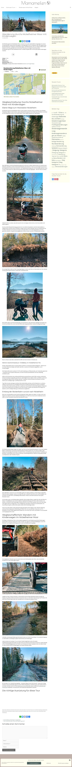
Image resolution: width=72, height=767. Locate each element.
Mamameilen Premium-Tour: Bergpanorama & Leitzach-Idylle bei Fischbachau (59, 87)
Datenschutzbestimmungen (35, 711)
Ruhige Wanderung (58, 141)
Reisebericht (61, 139)
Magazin (36, 7)
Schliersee (54, 146)
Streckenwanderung (55, 154)
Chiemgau (62, 118)
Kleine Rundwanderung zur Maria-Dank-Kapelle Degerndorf (14, 721)
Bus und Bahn (56, 119)
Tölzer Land (59, 156)
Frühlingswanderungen (59, 125)
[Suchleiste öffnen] (70, 7)
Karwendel (58, 126)
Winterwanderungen (61, 166)
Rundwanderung (58, 144)
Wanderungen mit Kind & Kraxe (25, 7)
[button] (69, 760)
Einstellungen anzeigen (63, 763)
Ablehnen (49, 763)
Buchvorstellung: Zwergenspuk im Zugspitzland (11, 719)
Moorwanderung (59, 137)
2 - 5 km (54, 112)
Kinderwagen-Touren (10, 7)
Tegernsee (54, 156)
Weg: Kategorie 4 (62, 164)
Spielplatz (55, 148)
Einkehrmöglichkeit (59, 121)
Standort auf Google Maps (28, 63)
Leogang (63, 135)
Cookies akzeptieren (34, 763)
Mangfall (54, 137)
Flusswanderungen (56, 123)
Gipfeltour (54, 126)
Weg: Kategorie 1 (58, 160)
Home (2, 7)
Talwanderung (61, 154)
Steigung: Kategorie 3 (59, 152)
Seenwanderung (61, 146)
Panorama (55, 139)
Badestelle (62, 116)
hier (61, 39)
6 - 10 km (59, 112)
